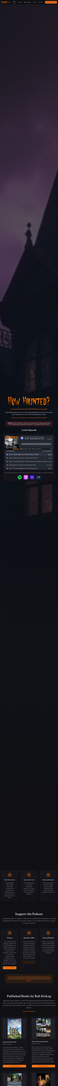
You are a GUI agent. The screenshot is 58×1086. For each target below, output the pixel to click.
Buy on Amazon (15, 1066)
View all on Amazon (28, 1011)
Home (9, 2)
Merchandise (27, 2)
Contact (41, 2)
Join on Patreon (11, 967)
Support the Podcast (51, 2)
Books (20, 2)
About (34, 2)
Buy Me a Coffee (30, 962)
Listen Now (14, 2)
